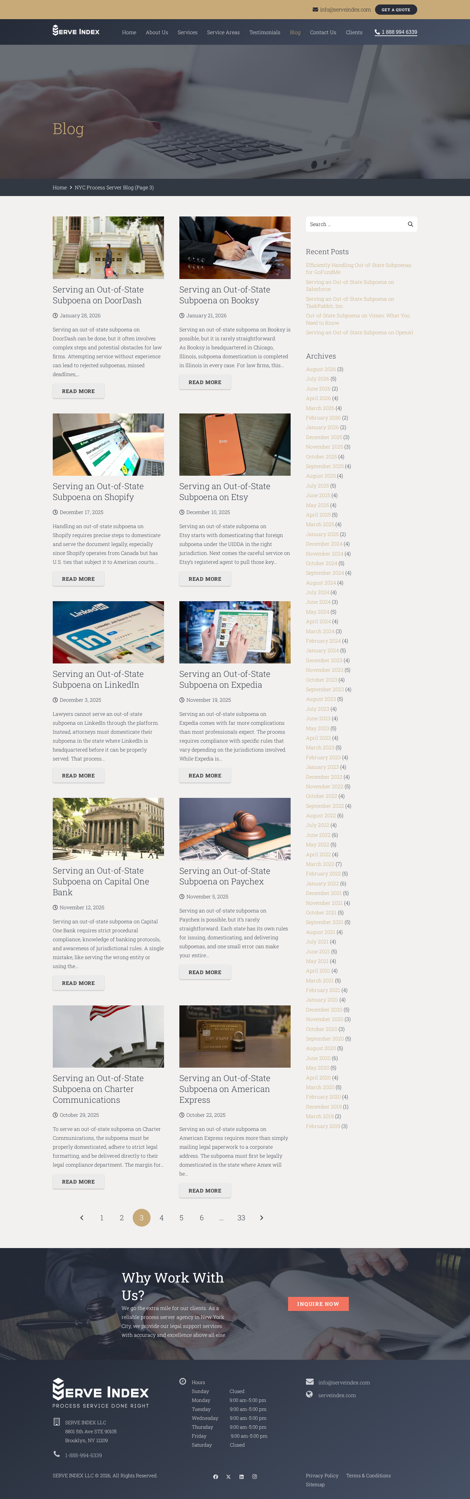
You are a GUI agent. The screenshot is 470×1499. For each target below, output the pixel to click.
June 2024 (318, 601)
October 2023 (321, 679)
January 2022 (322, 883)
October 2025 (321, 456)
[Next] (261, 1218)
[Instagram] (254, 1477)
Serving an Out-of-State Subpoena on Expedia (224, 679)
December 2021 (324, 893)
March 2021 (320, 980)
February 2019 (323, 1126)
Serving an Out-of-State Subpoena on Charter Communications (98, 1088)
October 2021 (321, 912)
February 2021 (323, 990)
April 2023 (318, 737)
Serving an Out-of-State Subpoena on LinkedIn (98, 679)
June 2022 (318, 834)
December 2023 (324, 660)
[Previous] (82, 1218)
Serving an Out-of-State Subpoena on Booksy (224, 295)
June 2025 (318, 495)
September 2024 (325, 572)
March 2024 (320, 631)
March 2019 (320, 1116)
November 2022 (324, 786)
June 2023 (318, 718)
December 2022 (324, 776)
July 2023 (317, 708)
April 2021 (318, 970)
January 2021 (322, 999)
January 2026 (322, 427)
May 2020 (317, 1067)
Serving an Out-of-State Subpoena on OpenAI (359, 332)
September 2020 (325, 1038)
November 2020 (324, 1019)
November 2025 (324, 446)
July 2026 (317, 378)
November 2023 (324, 669)
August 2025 (321, 475)
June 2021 (318, 951)
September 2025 (325, 466)
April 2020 (318, 1077)
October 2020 (321, 1029)
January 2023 (322, 766)
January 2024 (322, 650)
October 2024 (321, 563)
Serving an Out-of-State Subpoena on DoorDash (98, 295)
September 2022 (325, 805)
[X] (229, 1477)
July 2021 (317, 941)
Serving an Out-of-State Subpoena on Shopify (98, 491)
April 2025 (318, 514)
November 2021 (324, 902)
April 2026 (318, 398)
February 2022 (323, 873)
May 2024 (317, 611)
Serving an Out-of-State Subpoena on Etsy (224, 491)
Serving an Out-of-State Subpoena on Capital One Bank (101, 881)
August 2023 (321, 698)
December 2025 (324, 437)
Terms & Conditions (368, 1475)
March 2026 (320, 408)
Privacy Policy (322, 1475)
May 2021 (317, 961)
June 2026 (318, 388)
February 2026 (323, 417)
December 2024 (324, 543)
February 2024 (323, 640)
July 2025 (317, 485)
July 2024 (317, 592)
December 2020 (324, 1009)
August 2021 (320, 931)
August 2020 (321, 1048)
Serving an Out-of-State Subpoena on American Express (224, 1088)
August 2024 (321, 582)
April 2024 (318, 621)
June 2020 (318, 1058)
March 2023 (320, 747)
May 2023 (317, 728)
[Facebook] (215, 1477)
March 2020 (320, 1087)
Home (60, 187)
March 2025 (320, 524)
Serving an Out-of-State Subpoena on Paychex (224, 876)
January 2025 (322, 534)
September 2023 (325, 689)
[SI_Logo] (108, 1393)
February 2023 (323, 757)
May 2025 (317, 505)
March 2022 (320, 863)
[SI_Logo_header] (76, 30)
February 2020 (323, 1096)
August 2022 (321, 815)
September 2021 (324, 922)
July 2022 (317, 824)
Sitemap (315, 1484)
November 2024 (324, 553)
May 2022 (317, 844)
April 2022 (318, 854)
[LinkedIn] (241, 1477)
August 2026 (321, 369)
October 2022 (321, 795)
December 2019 (324, 1106)
